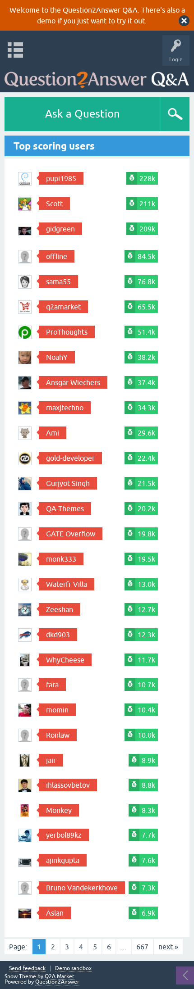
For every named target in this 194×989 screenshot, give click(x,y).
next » (168, 947)
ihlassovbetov (68, 785)
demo (46, 21)
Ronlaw (57, 735)
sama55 (58, 281)
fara (52, 685)
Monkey (59, 810)
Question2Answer (57, 982)
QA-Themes (65, 508)
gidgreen (60, 229)
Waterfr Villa (66, 584)
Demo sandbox (73, 968)
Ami (52, 433)
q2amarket (63, 307)
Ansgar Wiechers (73, 382)
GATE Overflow (70, 534)
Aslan (55, 913)
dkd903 (58, 635)
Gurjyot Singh (68, 483)
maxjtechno (64, 408)
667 (142, 947)
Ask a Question (82, 114)
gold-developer (70, 458)
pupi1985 (61, 178)
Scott (54, 204)
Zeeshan (59, 609)
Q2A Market (59, 976)
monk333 (61, 559)
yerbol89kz (64, 835)
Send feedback (27, 968)
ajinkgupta (62, 860)
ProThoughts (67, 332)
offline (56, 256)
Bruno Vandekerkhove (82, 888)
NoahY (57, 357)
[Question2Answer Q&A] (97, 77)
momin (57, 710)
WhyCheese (65, 660)
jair (51, 760)
